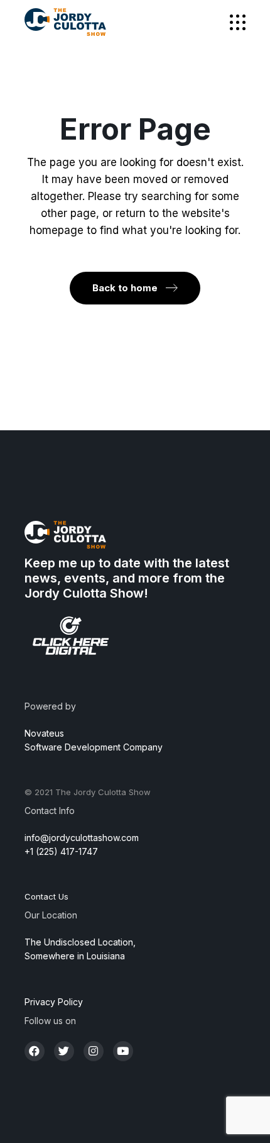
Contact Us (46, 896)
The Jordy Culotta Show (103, 792)
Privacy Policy (53, 1001)
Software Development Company (93, 747)
